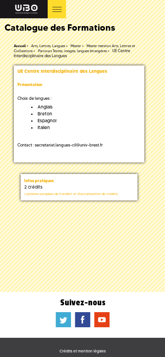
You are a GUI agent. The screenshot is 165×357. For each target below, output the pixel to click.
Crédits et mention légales (83, 351)
